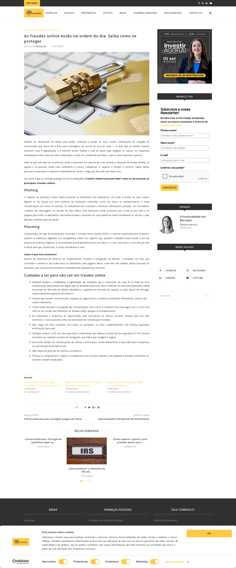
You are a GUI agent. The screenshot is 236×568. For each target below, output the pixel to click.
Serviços (69, 13)
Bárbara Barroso (188, 224)
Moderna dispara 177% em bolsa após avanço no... (70, 3)
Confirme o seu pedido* (172, 167)
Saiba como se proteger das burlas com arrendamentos (125, 384)
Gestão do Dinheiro (34, 30)
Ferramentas (88, 13)
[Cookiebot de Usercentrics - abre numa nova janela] (21, 561)
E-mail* (164, 155)
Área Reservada (173, 13)
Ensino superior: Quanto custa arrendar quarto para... (130, 441)
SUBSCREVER (169, 187)
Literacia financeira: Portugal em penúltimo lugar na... (43, 441)
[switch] (95, 561)
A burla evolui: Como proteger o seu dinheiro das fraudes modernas (42, 384)
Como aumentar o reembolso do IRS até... (86, 470)
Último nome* (168, 143)
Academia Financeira (145, 13)
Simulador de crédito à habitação (106, 520)
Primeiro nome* (169, 130)
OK (209, 533)
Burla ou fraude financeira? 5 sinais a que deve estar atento (83, 384)
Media (123, 13)
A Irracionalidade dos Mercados (193, 218)
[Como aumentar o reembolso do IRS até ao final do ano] (87, 451)
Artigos (108, 13)
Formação (29, 520)
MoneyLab (51, 13)
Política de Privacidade (165, 520)
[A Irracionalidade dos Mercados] (167, 224)
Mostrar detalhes (175, 561)
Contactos (195, 13)
